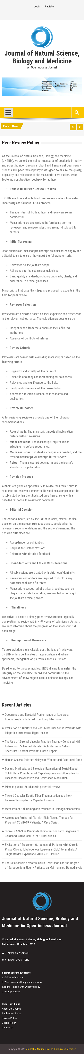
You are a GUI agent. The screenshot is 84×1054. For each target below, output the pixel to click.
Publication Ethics (11, 1013)
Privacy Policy (9, 1018)
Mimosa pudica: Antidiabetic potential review (32, 787)
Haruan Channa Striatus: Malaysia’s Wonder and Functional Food (43, 760)
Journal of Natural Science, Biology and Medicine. (51, 1049)
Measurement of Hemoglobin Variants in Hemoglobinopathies (42, 809)
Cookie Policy (9, 1022)
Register (50, 6)
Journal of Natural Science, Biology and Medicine (42, 57)
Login (37, 6)
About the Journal (11, 1008)
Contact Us (8, 1027)
